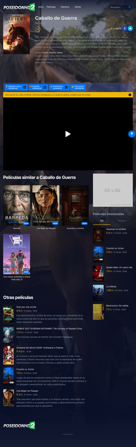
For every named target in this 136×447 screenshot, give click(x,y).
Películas (51, 6)
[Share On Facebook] (124, 28)
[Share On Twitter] (130, 28)
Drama (60, 52)
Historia (52, 52)
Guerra (45, 52)
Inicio (41, 6)
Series (78, 6)
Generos (65, 6)
